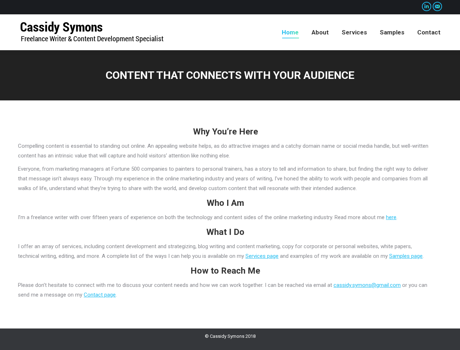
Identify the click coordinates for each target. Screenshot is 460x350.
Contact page (100, 295)
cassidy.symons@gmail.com (367, 285)
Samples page (406, 256)
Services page (262, 256)
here (391, 217)
